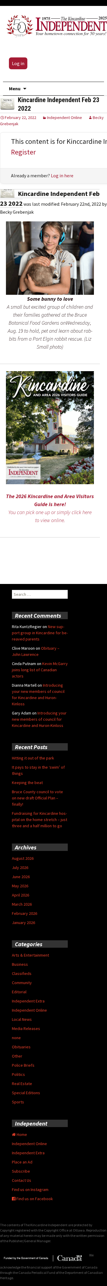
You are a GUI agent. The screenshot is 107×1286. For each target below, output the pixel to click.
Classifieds (22, 973)
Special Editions (26, 1092)
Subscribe (21, 1171)
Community (22, 982)
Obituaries (21, 1047)
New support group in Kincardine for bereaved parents (40, 633)
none (16, 1037)
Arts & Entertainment (30, 955)
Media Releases (26, 1028)
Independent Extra (28, 1001)
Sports (18, 1102)
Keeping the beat (27, 782)
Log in (18, 63)
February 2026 (24, 913)
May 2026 (20, 886)
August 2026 (23, 858)
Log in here (62, 175)
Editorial (19, 991)
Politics (18, 1074)
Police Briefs (23, 1065)
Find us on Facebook (34, 1198)
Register (23, 152)
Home (21, 1134)
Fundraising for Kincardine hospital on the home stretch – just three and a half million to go (39, 819)
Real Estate (22, 1083)
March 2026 (22, 904)
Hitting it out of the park (33, 758)
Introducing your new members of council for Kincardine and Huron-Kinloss (39, 719)
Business (20, 964)
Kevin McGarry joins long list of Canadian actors (40, 670)
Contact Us (21, 1180)
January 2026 (23, 922)
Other (17, 1056)
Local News (22, 1019)
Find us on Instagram (30, 1189)
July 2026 (20, 867)
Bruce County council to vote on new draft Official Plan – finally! (37, 798)
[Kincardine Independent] (55, 25)
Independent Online (64, 117)
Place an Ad (22, 1162)
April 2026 (20, 895)
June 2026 (21, 876)
